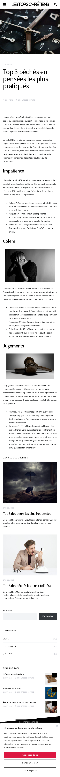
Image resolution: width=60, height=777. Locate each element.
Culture (8, 654)
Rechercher (7, 610)
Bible (6, 639)
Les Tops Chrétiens (30, 4)
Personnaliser (30, 762)
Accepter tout (30, 755)
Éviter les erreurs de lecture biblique (19, 702)
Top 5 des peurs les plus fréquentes (27, 513)
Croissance (8, 64)
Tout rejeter (30, 770)
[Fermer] (57, 726)
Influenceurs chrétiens (13, 674)
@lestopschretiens (28, 722)
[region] (30, 750)
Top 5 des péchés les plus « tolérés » (27, 585)
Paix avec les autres (12, 688)
